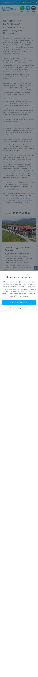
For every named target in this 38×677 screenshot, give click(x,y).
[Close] (36, 268)
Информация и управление (19, 308)
